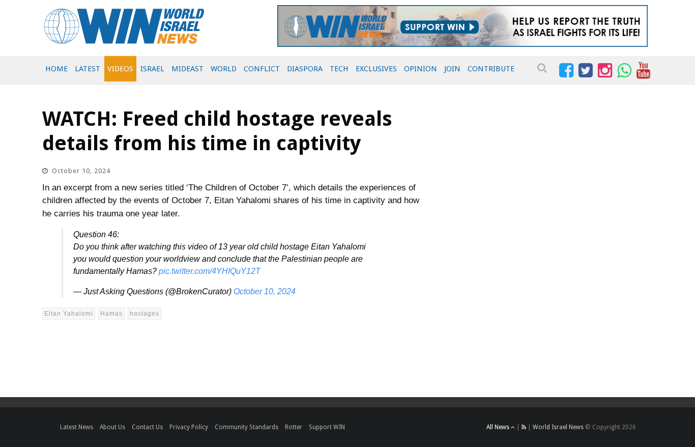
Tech (339, 68)
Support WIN (327, 427)
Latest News (76, 427)
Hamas (111, 313)
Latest (87, 68)
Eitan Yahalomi (68, 313)
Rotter (293, 427)
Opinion (420, 68)
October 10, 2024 (265, 291)
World (224, 68)
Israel (152, 68)
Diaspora (305, 68)
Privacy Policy (188, 427)
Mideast (187, 68)
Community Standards (246, 427)
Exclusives (376, 68)
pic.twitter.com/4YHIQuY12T (209, 271)
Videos (120, 68)
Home (56, 68)
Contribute (491, 68)
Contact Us (147, 427)
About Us (112, 427)
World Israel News (558, 427)
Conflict (262, 68)
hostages (144, 313)
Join (452, 68)
